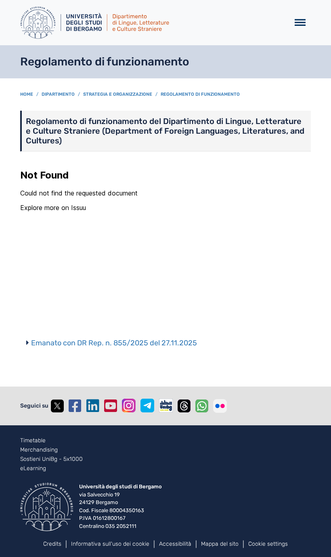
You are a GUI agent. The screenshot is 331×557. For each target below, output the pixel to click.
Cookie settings (268, 543)
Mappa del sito (220, 543)
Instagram (129, 405)
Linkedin (92, 406)
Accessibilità (175, 543)
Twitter (57, 406)
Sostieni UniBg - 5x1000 (51, 459)
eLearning (33, 468)
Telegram (147, 405)
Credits (52, 543)
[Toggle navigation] (300, 22)
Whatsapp (201, 406)
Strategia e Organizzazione (117, 94)
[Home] (151, 22)
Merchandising (39, 450)
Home (26, 94)
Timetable (33, 440)
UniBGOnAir (166, 405)
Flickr (220, 406)
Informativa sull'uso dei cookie (110, 543)
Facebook (75, 406)
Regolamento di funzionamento (200, 94)
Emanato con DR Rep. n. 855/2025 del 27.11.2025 (114, 342)
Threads (184, 406)
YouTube (110, 406)
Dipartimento (58, 94)
